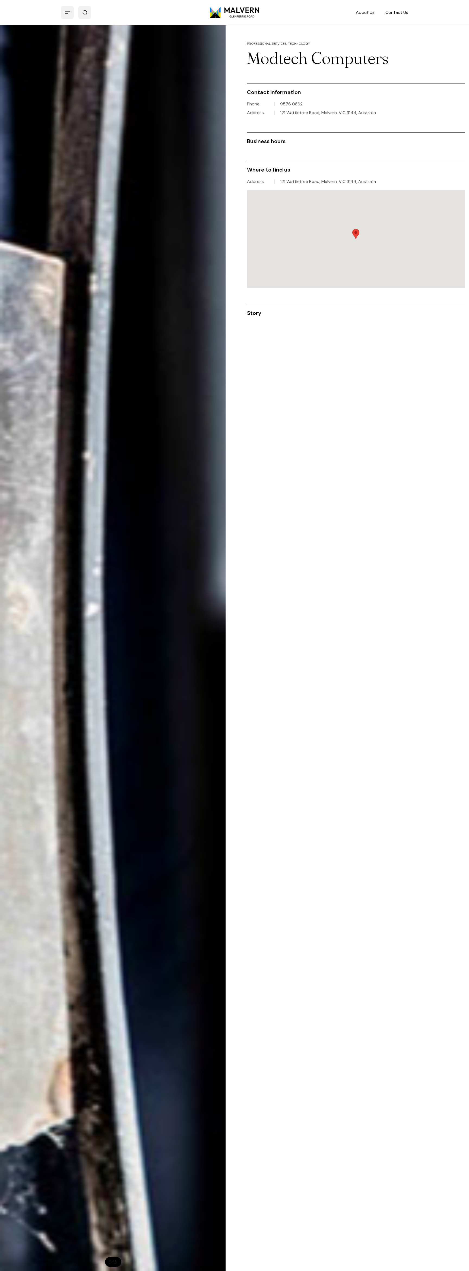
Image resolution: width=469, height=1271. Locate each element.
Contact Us (396, 12)
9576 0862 (291, 104)
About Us (365, 12)
